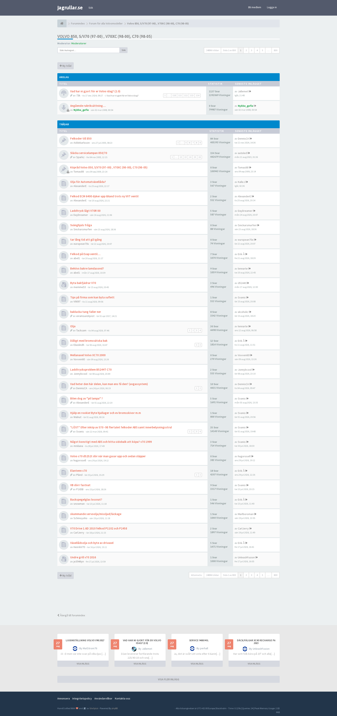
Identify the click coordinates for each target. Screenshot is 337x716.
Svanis (242, 297)
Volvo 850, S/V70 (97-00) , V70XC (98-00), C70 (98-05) (104, 36)
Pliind (79, 475)
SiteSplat (93, 708)
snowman (79, 503)
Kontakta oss (122, 698)
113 (191, 95)
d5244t (242, 283)
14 (190, 157)
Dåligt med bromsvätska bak (88, 340)
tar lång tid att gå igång (86, 239)
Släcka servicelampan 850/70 (88, 153)
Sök (91, 7)
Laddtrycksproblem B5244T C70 (91, 369)
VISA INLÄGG (83, 663)
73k (78, 95)
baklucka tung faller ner (85, 312)
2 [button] (246, 50)
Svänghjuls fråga (81, 225)
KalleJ (241, 182)
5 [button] (262, 50)
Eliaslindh (79, 345)
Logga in (272, 7)
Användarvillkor (103, 698)
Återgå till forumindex (72, 615)
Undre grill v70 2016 (83, 557)
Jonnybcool (80, 373)
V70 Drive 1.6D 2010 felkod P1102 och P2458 (98, 528)
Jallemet (243, 91)
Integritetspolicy (82, 698)
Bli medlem (254, 7)
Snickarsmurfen (83, 229)
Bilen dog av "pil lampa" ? (86, 398)
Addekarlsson (82, 142)
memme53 (80, 287)
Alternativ (196, 575)
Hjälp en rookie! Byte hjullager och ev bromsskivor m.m (105, 413)
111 (180, 95)
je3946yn (79, 561)
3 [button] (251, 50)
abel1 (77, 258)
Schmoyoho (80, 518)
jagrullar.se (70, 8)
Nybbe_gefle (81, 110)
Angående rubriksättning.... (88, 106)
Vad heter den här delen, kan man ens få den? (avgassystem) (109, 384)
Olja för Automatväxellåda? (88, 182)
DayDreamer (81, 215)
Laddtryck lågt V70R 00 (85, 211)
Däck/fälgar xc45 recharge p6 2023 (256, 642)
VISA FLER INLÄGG (168, 679)
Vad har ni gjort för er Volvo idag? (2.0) (95, 91)
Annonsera (63, 698)
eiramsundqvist (85, 316)
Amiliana (78, 446)
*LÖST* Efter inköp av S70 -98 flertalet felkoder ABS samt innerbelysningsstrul (121, 427)
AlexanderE (80, 186)
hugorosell (80, 460)
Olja (72, 326)
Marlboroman (245, 514)
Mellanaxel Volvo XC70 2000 (88, 355)
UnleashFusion (246, 557)
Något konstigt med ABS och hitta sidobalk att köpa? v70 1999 (111, 442)
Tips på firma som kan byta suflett (92, 297)
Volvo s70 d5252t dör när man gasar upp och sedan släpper (108, 456)
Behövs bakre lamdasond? (87, 268)
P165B (79, 489)
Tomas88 (79, 171)
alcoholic (243, 312)
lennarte (243, 268)
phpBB (115, 708)
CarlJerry (79, 532)
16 (199, 157)
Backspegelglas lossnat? (86, 499)
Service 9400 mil (199, 640)
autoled (242, 153)
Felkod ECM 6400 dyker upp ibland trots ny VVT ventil (104, 196)
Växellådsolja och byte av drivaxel (92, 543)
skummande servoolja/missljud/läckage (95, 514)
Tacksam (81, 330)
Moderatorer (78, 43)
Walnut (77, 417)
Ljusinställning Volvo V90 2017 (85, 640)
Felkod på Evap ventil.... (85, 254)
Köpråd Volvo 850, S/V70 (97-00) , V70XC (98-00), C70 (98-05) (108, 167)
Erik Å (241, 254)
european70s (81, 243)
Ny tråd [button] (66, 66)
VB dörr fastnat (80, 485)
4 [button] (257, 50)
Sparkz (80, 157)
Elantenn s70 (78, 470)
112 (186, 95)
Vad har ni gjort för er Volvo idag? (122, 95)
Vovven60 (79, 359)
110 (174, 95)
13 (185, 157)
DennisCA (243, 138)
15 (195, 157)
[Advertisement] (171, 596)
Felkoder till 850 (80, 138)
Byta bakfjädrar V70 (83, 283)
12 (181, 157)
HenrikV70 (79, 547)
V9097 (77, 301)
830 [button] (275, 50)
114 (197, 95)
